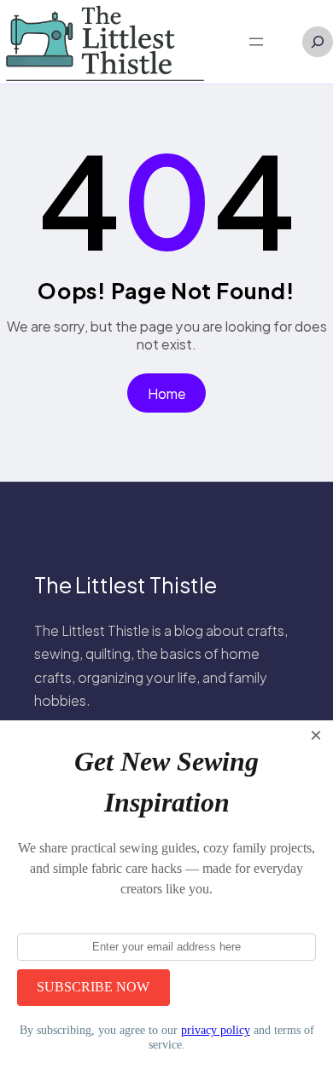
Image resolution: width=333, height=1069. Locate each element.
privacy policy (215, 1030)
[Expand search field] (317, 41)
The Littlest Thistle (125, 584)
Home (167, 393)
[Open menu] (256, 42)
